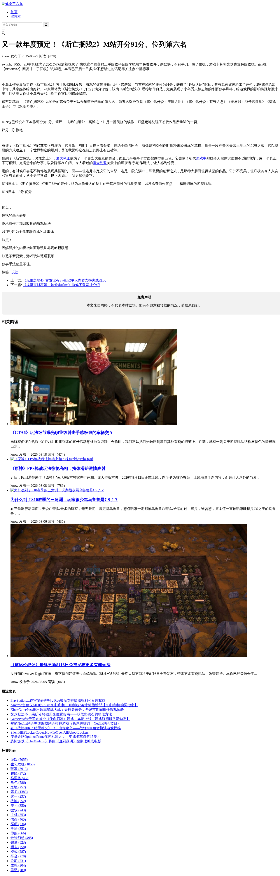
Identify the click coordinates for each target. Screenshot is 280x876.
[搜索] (46, 25)
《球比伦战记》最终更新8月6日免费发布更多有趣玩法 (60, 664)
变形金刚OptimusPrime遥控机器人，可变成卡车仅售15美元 (55, 736)
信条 (18, 819)
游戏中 (201, 158)
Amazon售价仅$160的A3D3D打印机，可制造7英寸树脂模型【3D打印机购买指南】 (74, 705)
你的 (18, 833)
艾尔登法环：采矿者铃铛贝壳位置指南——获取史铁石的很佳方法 (61, 714)
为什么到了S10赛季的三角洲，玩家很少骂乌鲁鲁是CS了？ (64, 499)
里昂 (18, 870)
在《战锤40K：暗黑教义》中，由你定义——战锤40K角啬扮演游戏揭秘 (65, 728)
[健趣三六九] (12, 4)
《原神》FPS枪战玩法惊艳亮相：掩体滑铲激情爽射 (57, 468)
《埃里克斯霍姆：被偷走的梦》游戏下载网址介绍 (61, 285)
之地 (18, 787)
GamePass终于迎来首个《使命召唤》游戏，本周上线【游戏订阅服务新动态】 (70, 719)
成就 (18, 865)
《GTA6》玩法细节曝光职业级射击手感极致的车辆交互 (61, 432)
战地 (18, 801)
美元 (18, 805)
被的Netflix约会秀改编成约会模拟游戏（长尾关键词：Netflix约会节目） (65, 723)
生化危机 (22, 764)
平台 (18, 856)
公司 (18, 861)
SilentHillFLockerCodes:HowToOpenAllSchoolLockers (49, 732)
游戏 (19, 759)
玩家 (19, 769)
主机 (18, 815)
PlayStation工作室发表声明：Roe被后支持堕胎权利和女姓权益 (57, 700)
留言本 (15, 16)
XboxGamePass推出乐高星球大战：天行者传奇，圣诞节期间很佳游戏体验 (67, 709)
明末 (18, 847)
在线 (18, 773)
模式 (18, 851)
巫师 (18, 824)
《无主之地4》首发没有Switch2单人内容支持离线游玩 (64, 280)
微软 (18, 810)
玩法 (14, 272)
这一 (18, 796)
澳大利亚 (63, 158)
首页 (14, 12)
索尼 (19, 792)
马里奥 (19, 778)
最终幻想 (21, 838)
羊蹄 (18, 828)
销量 (18, 842)
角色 (18, 782)
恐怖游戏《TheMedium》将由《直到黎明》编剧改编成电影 (55, 741)
